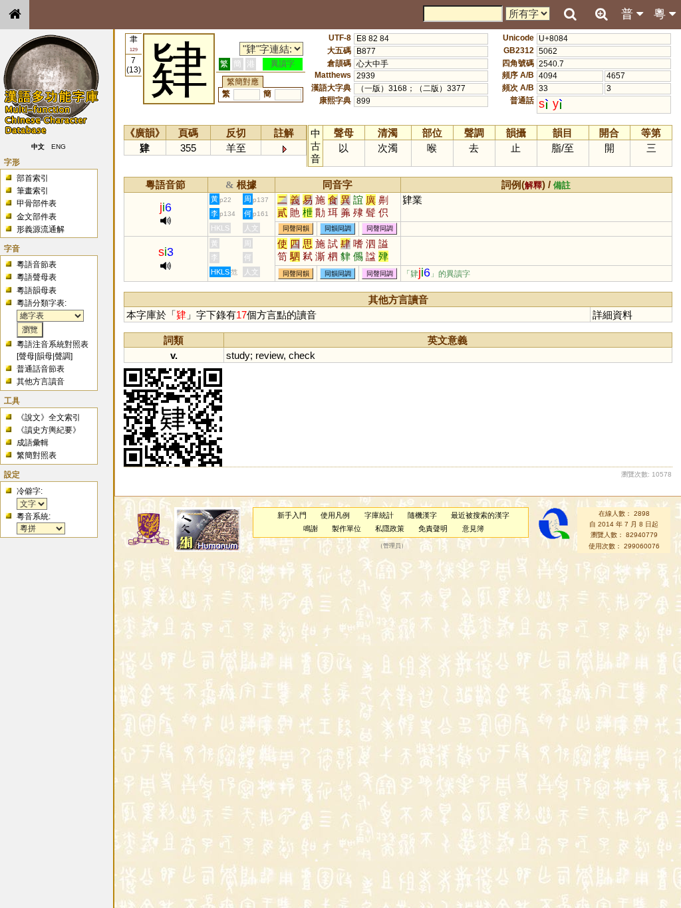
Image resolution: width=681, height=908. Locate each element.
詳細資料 (612, 314)
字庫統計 (379, 515)
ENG (58, 146)
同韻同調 (338, 229)
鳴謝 (310, 528)
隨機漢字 (422, 515)
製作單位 (346, 528)
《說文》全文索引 (48, 417)
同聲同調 (379, 229)
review (269, 355)
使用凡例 (335, 515)
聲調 (62, 356)
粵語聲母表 (37, 277)
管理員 (392, 545)
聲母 (27, 356)
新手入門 (292, 515)
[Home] (14, 14)
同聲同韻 (296, 229)
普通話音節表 (41, 369)
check (302, 355)
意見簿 (473, 528)
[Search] (570, 14)
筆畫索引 (33, 190)
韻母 (45, 356)
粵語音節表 (37, 264)
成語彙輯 (33, 442)
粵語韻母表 (37, 290)
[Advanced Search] (601, 14)
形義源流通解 (41, 229)
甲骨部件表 (37, 203)
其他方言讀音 (41, 381)
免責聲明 (433, 528)
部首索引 (33, 178)
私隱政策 (389, 528)
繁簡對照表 (37, 455)
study (238, 355)
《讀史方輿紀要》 (48, 430)
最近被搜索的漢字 (480, 515)
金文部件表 (37, 216)
